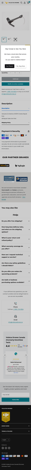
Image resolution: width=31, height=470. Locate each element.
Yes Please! (9, 66)
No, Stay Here (20, 66)
